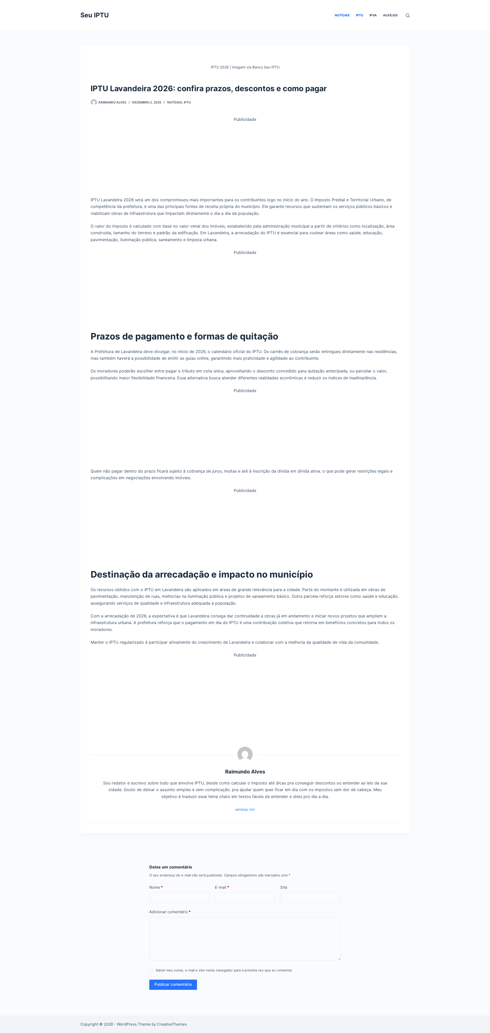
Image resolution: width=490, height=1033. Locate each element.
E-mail (222, 887)
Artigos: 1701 (245, 810)
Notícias (342, 15)
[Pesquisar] (408, 15)
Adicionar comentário (170, 911)
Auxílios (390, 15)
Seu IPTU (94, 15)
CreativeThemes (172, 1024)
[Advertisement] (245, 158)
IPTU (359, 15)
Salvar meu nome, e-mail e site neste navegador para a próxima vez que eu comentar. (224, 970)
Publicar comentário (173, 984)
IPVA (373, 15)
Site (283, 887)
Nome (156, 887)
